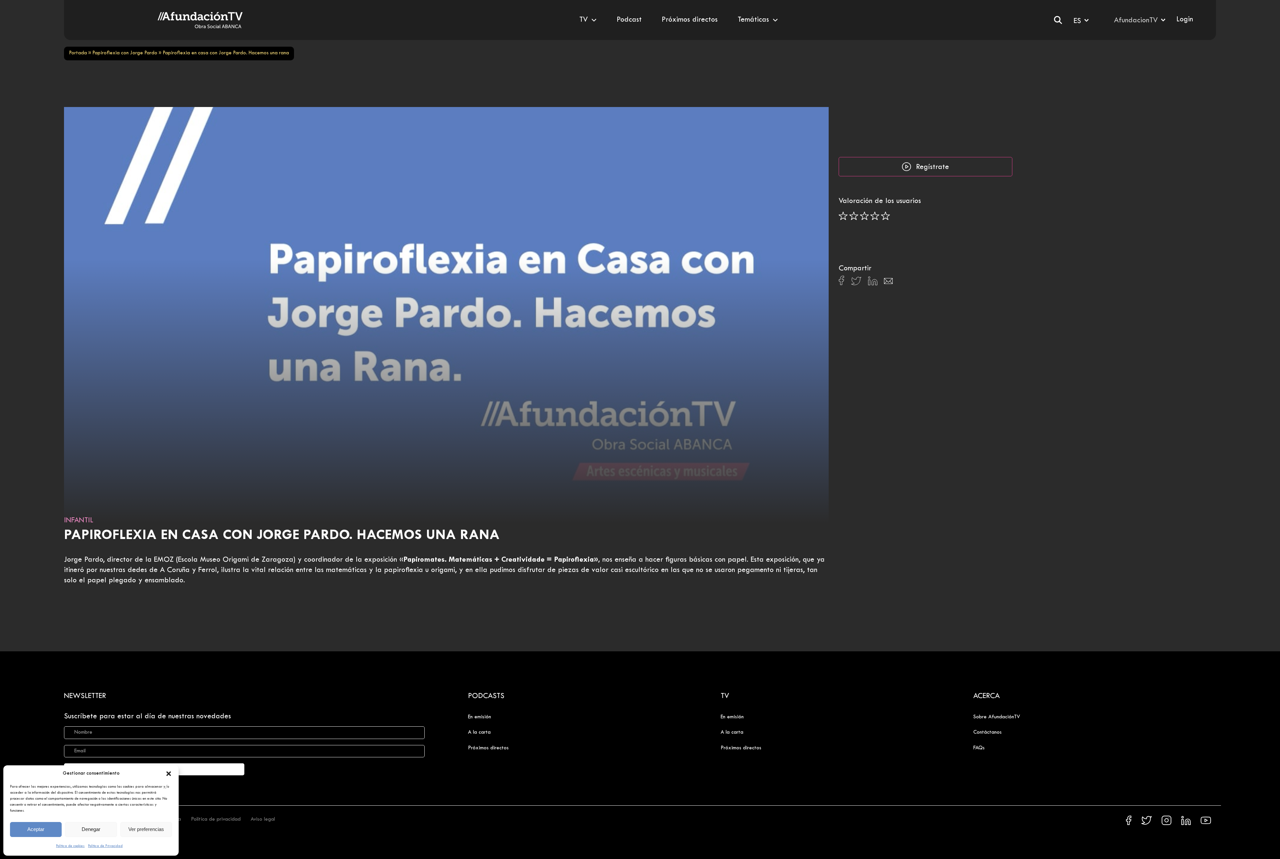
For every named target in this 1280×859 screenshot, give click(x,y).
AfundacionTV (1136, 20)
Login (1184, 19)
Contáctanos (987, 732)
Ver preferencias (146, 829)
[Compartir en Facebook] (841, 282)
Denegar (91, 829)
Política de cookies (70, 846)
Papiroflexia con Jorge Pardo (124, 53)
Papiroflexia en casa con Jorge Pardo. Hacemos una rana (282, 535)
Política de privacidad (216, 819)
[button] (168, 773)
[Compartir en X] (856, 283)
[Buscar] (1058, 20)
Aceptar (35, 829)
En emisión (479, 717)
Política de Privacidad (105, 846)
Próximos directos (488, 748)
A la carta (479, 732)
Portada (78, 53)
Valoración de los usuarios (880, 201)
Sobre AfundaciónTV (996, 717)
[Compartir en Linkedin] (872, 282)
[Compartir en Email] (888, 283)
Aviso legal (263, 819)
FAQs (979, 748)
